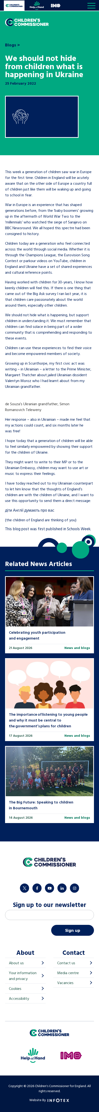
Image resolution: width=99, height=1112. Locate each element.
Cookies (15, 988)
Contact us (66, 963)
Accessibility (19, 998)
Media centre (68, 973)
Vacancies (65, 983)
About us (16, 963)
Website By (38, 1099)
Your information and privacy (23, 975)
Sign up (72, 930)
